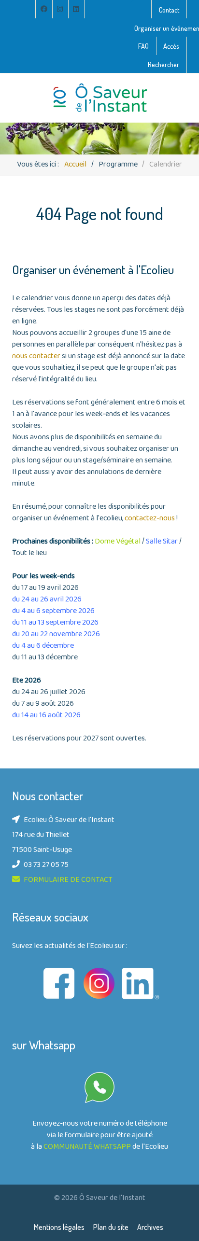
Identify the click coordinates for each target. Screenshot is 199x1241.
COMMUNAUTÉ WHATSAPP (87, 1147)
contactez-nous (150, 519)
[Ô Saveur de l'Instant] (99, 98)
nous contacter (37, 356)
